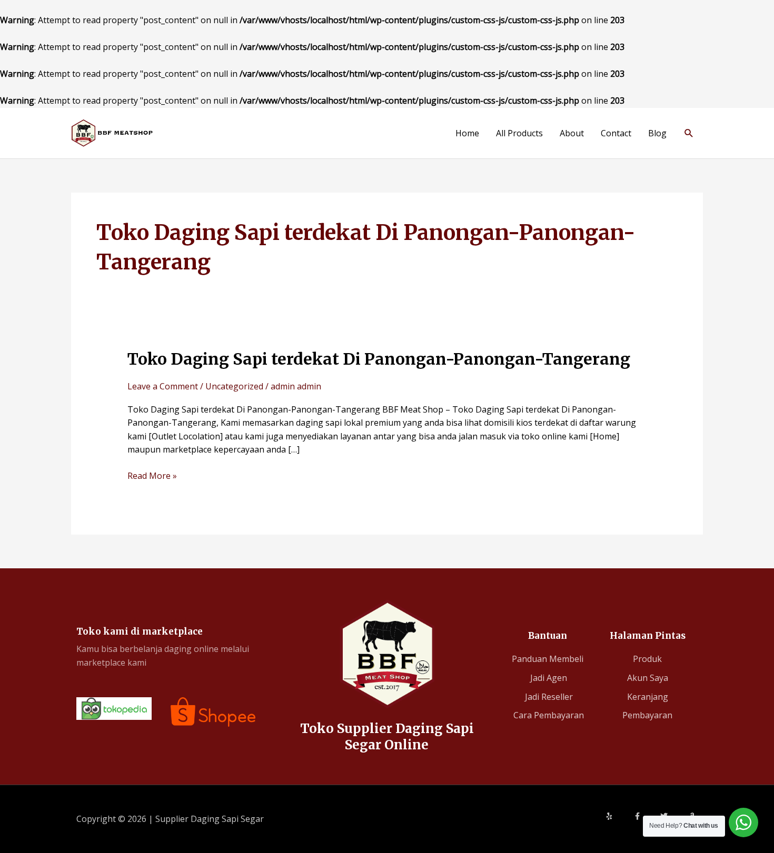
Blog (657, 133)
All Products (519, 133)
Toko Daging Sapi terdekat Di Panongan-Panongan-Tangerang (378, 359)
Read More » (152, 475)
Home (467, 133)
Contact (616, 133)
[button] (688, 132)
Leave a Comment (162, 386)
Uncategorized (234, 386)
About (572, 133)
